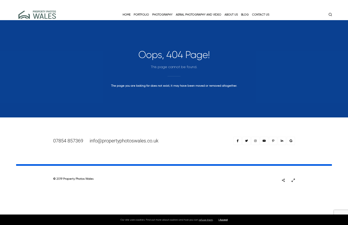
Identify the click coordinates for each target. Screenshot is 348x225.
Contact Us (260, 14)
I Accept (223, 219)
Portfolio (141, 14)
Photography (162, 14)
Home (126, 14)
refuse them (206, 219)
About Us (231, 14)
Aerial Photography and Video (198, 14)
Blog (245, 14)
